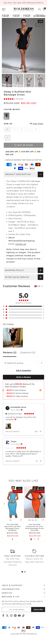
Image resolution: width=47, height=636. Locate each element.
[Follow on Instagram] (11, 615)
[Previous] (4, 503)
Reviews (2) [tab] (9, 352)
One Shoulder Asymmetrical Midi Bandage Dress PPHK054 (12, 527)
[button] (13, 98)
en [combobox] (38, 286)
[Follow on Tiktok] (23, 615)
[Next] (42, 503)
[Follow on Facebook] (3, 615)
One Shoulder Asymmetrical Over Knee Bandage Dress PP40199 (34, 527)
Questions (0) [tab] (27, 352)
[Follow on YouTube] (19, 615)
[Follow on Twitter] (7, 615)
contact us (20, 244)
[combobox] (41, 362)
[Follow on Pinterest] (15, 615)
